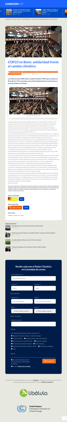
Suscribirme (50, 361)
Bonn (21, 199)
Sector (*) (36, 307)
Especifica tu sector (16, 320)
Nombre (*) (14, 284)
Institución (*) (15, 297)
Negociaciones (47, 71)
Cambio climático (16, 207)
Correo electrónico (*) (17, 274)
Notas (55, 71)
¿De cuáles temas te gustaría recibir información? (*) (25, 333)
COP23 (40, 71)
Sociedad (18, 73)
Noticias (11, 73)
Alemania (14, 199)
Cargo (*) (36, 297)
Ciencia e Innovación (30, 71)
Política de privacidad (24, 366)
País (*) (13, 307)
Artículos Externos (16, 71)
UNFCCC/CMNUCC (47, 382)
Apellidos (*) (37, 284)
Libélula (36, 380)
